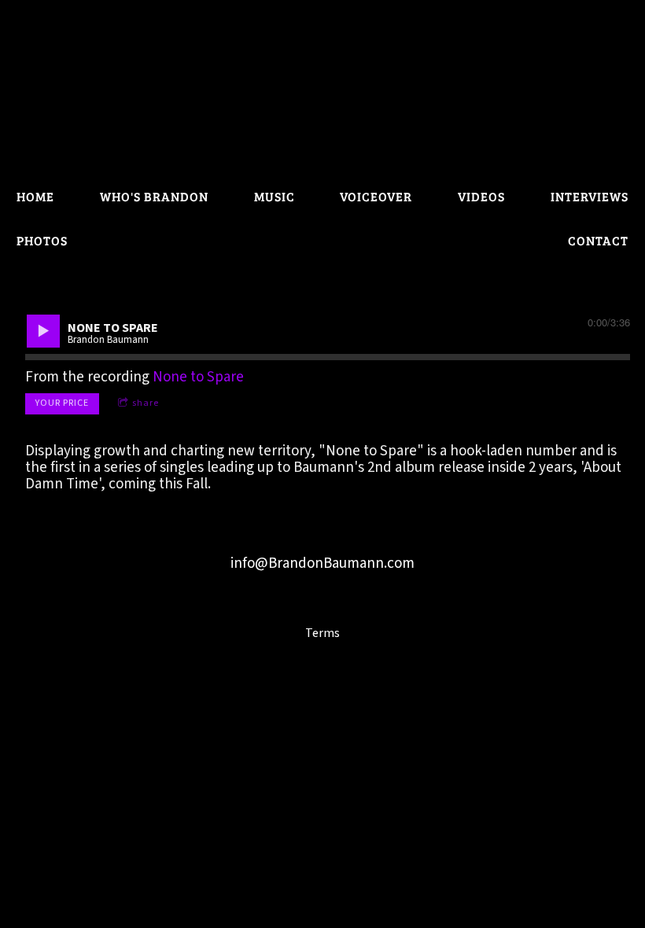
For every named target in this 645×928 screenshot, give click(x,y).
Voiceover (376, 196)
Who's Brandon (154, 196)
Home (35, 196)
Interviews (589, 196)
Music (274, 196)
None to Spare (198, 377)
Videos (481, 196)
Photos (42, 240)
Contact (598, 240)
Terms (322, 633)
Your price (62, 403)
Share (145, 403)
